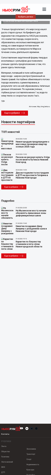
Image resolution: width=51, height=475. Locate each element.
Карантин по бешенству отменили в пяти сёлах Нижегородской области (29, 244)
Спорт (28, 459)
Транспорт (30, 454)
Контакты (5, 434)
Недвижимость (32, 464)
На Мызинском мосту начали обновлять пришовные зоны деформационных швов (31, 213)
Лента (3, 446)
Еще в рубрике (12, 113)
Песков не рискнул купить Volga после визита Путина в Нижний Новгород (33, 159)
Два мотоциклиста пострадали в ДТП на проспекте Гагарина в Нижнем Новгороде (32, 175)
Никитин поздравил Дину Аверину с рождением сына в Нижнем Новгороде (31, 228)
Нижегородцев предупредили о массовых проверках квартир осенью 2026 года (32, 144)
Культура (30, 470)
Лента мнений (7, 462)
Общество (5, 451)
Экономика (31, 449)
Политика (5, 457)
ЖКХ (3, 467)
